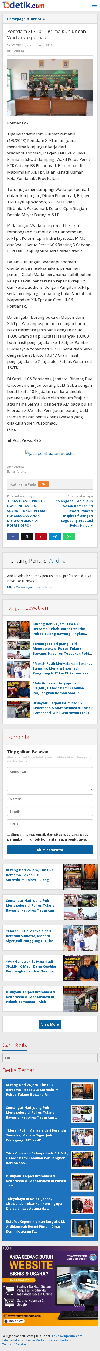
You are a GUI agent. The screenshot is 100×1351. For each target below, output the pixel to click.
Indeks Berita (58, 1340)
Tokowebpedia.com (66, 1336)
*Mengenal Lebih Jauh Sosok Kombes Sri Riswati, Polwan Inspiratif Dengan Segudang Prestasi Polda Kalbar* (74, 511)
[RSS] (43, 484)
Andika (57, 560)
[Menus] (94, 5)
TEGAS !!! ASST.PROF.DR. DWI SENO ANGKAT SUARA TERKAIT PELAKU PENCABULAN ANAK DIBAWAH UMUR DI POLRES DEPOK (27, 511)
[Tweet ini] (27, 536)
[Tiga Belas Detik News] (23, 4)
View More (50, 1024)
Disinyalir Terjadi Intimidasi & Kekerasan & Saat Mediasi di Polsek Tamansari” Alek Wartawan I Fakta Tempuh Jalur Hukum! (30, 1002)
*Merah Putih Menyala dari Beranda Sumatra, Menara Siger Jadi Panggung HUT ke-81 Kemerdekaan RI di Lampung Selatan (30, 941)
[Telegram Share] (55, 536)
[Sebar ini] (13, 536)
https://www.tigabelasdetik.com (30, 587)
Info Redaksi (11, 1340)
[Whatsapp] (69, 536)
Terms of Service (14, 1344)
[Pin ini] (41, 536)
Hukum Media (34, 1340)
